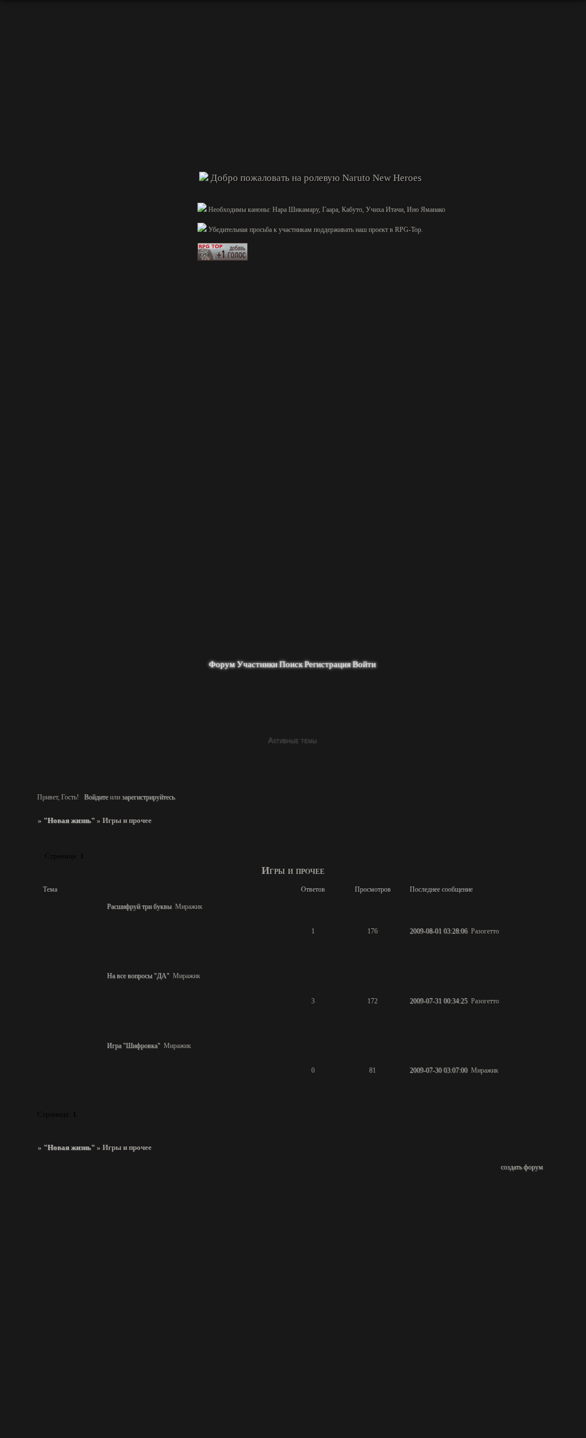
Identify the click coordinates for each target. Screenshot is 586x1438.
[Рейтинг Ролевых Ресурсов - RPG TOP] (222, 258)
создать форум (522, 1167)
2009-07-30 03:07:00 (439, 1070)
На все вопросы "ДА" (138, 976)
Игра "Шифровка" (133, 1046)
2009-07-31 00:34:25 (439, 1001)
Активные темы (292, 740)
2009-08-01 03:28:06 (439, 931)
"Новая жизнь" (69, 820)
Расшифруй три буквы (139, 907)
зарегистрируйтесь (148, 797)
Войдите (96, 797)
